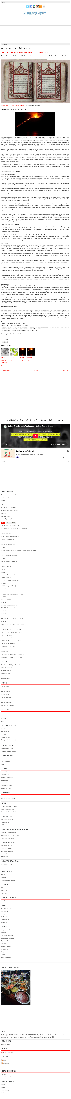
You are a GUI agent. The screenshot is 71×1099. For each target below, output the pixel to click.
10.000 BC (3, 602)
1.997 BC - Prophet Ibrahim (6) (9, 561)
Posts (4, 1060)
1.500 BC (3, 553)
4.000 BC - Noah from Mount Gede (10, 580)
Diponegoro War (5, 737)
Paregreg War (5, 731)
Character (3, 513)
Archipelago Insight (6, 519)
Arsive (13, 522)
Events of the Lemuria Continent (9, 812)
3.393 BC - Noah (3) (6, 577)
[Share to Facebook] (7, 342)
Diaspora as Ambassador (7, 930)
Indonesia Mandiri (6, 1044)
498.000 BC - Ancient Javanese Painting (12, 641)
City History (4, 922)
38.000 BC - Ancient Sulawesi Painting (11, 627)
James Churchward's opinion (9, 806)
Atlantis (3, 759)
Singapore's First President (8, 832)
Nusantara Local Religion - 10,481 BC (10, 665)
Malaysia (3, 943)
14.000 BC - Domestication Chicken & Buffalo (13, 616)
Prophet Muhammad (6, 702)
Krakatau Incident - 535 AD (31, 358)
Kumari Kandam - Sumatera (8, 796)
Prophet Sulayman (6, 697)
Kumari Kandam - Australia (8, 798)
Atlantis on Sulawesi (6, 785)
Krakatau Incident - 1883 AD (14, 109)
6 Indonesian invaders (7, 748)
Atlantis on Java (5, 774)
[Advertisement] (35, 29)
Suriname (3, 954)
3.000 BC (3, 569)
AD (7, 522)
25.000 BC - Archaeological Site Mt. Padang (12, 624)
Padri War (3, 734)
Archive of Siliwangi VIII (18, 1037)
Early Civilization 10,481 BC (8, 508)
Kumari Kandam (5, 761)
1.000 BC (3, 547)
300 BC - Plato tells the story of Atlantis (11, 531)
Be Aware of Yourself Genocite (9, 510)
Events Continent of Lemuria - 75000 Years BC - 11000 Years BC (4, 361)
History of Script (5, 911)
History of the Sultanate (7, 867)
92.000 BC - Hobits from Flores (9, 638)
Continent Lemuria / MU (7, 809)
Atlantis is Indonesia (6, 772)
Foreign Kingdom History (8, 880)
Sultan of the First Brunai (7, 838)
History (21, 105)
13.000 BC (3, 613)
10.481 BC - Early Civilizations (9, 605)
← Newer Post (6, 370)
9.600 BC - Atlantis (6, 599)
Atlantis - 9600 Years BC (13, 358)
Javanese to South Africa (7, 935)
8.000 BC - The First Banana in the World (12, 594)
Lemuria (3, 764)
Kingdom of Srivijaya (6, 845)
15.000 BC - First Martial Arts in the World (12, 619)
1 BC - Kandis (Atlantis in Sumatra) (10, 525)
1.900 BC (3, 558)
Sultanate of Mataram (6, 864)
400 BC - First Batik (6, 533)
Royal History (4, 856)
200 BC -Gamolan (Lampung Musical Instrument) (14, 528)
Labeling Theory (5, 516)
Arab (2, 721)
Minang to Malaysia (6, 946)
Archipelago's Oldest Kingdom (22, 1034)
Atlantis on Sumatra (6, 788)
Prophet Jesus (5, 700)
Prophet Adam (5, 686)
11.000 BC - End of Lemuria (8, 608)
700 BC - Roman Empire (7, 539)
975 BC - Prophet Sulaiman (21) (9, 544)
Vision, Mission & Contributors (9, 495)
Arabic (3, 716)
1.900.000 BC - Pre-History (8, 649)
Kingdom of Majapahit (7, 851)
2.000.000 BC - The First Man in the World (12, 654)
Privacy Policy (5, 1090)
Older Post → (66, 370)
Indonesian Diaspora (6, 957)
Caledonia (3, 932)
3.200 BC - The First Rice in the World (11, 575)
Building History (5, 917)
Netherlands (4, 949)
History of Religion (6, 908)
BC (3, 522)
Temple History (5, 822)
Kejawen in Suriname (6, 941)
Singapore (3, 877)
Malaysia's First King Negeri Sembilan (11, 835)
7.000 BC (3, 591)
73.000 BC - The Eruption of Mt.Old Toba (12, 632)
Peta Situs (3, 1074)
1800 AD (8, 105)
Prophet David (5, 694)
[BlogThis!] (4, 342)
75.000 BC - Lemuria (6, 635)
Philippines (4, 952)
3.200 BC (3, 572)
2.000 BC (3, 564)
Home (3, 105)
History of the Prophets (7, 705)
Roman (3, 874)
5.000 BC (3, 583)
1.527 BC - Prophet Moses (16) (9, 555)
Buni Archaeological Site (7, 819)
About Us (3, 1084)
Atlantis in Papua (5, 783)
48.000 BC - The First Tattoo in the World (12, 630)
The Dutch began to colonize (8, 751)
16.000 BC (3, 621)
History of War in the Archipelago (10, 740)
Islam (2, 713)
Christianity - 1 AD (5, 673)
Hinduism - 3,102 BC (6, 667)
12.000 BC (3, 610)
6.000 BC (3, 588)
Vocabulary (4, 890)
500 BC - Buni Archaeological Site (10, 536)
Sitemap (3, 500)
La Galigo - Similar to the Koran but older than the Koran (25, 53)
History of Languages (7, 914)
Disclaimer (4, 1093)
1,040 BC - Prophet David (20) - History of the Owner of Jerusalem (18, 550)
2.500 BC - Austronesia (7, 566)
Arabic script (4, 718)
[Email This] (2, 342)
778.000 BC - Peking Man (8, 643)
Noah (2, 689)
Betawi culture (5, 901)
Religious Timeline (6, 678)
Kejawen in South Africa (7, 938)
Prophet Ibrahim (5, 691)
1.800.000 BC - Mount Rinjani (8, 646)
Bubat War (3, 729)
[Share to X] (6, 342)
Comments (6, 1063)
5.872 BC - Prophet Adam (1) (8, 586)
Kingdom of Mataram (7, 848)
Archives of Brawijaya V (40, 1037)
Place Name (4, 893)
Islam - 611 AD (4, 676)
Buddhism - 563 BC (6, 670)
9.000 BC (3, 597)
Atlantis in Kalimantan (7, 777)
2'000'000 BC (4, 652)
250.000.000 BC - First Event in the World (12, 657)
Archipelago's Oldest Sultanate (51, 1035)
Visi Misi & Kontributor (7, 1077)
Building (3, 825)
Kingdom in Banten (6, 854)
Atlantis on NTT (5, 780)
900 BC (3, 542)
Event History (15, 105)
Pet (2, 888)
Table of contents (5, 497)
